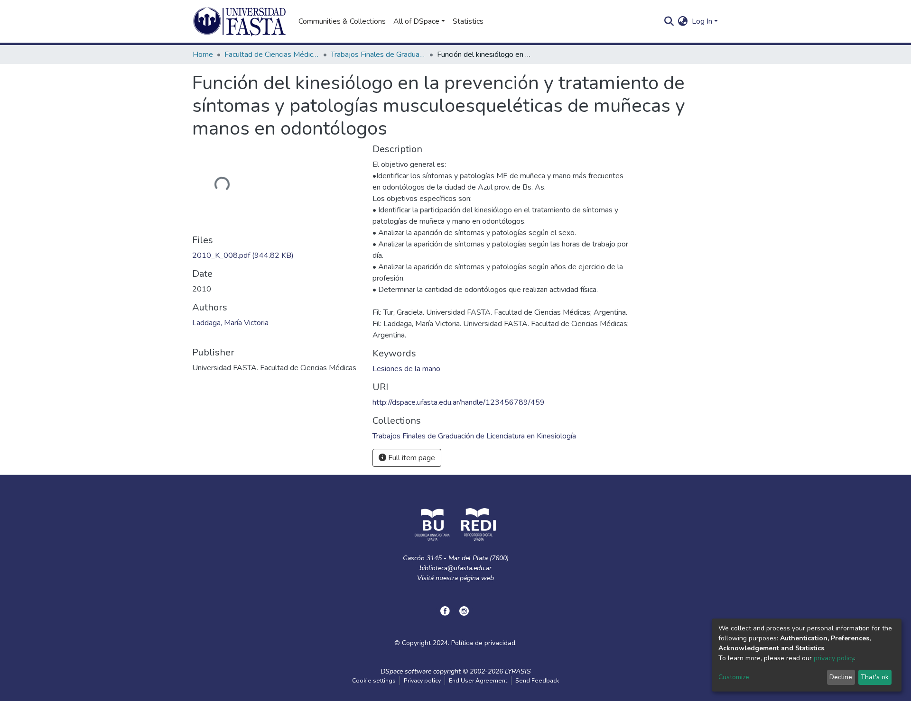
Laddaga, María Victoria (230, 323)
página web (477, 578)
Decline (840, 677)
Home (203, 54)
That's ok (875, 677)
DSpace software (406, 671)
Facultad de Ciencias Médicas (271, 54)
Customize (733, 677)
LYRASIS (518, 671)
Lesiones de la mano (406, 369)
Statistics (468, 21)
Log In (702, 21)
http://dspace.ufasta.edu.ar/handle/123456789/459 (458, 402)
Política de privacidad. (484, 642)
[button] (683, 21)
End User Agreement (478, 680)
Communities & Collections (342, 21)
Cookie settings (374, 680)
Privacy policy (422, 680)
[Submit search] (669, 21)
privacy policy (834, 658)
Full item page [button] (410, 458)
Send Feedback (537, 680)
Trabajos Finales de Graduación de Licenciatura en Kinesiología (378, 54)
